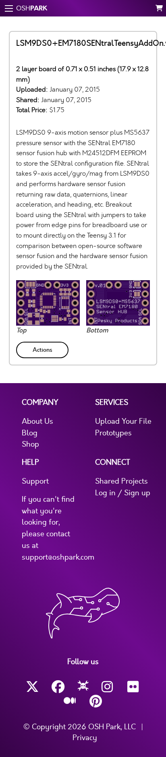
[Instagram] (108, 686)
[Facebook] (58, 686)
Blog (29, 433)
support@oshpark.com (58, 557)
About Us (37, 421)
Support (35, 481)
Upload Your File (123, 421)
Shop (30, 444)
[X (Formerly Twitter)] (32, 686)
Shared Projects (121, 481)
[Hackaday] (83, 687)
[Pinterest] (95, 701)
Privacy (85, 738)
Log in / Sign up (122, 493)
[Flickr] (133, 686)
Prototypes (113, 433)
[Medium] (70, 701)
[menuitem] (43, 348)
